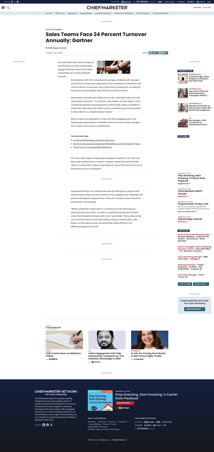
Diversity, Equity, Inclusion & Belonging (103, 429)
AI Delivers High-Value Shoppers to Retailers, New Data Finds (199, 78)
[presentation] (183, 79)
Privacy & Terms (109, 424)
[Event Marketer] (170, 2)
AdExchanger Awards (190, 219)
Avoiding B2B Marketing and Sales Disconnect (93, 140)
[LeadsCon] (190, 1)
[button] (3, 7)
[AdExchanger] (126, 2)
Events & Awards (142, 13)
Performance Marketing (124, 13)
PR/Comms (60, 13)
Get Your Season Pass (186, 211)
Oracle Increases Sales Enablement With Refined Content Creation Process (106, 143)
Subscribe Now (193, 309)
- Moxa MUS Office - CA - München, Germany (194, 248)
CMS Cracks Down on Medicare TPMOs (63, 355)
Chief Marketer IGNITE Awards (190, 192)
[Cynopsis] (181, 1)
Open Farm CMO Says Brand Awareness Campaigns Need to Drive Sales (198, 94)
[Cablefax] (208, 1)
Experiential (72, 13)
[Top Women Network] (144, 2)
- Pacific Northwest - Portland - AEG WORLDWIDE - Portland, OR (191, 266)
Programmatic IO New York (193, 203)
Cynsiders (135, 351)
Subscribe (207, 7)
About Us (112, 422)
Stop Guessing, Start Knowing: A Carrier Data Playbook (191, 178)
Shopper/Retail (86, 13)
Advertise (197, 7)
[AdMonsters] (201, 2)
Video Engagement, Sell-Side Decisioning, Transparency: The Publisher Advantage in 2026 (106, 356)
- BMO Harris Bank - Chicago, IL (193, 257)
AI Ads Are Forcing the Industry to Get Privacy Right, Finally (148, 355)
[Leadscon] (53, 359)
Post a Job (184, 284)
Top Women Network (160, 13)
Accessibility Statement (97, 427)
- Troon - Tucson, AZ (191, 276)
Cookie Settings (94, 424)
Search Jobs (200, 284)
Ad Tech (49, 13)
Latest (48, 351)
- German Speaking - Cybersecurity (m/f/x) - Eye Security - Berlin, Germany (194, 237)
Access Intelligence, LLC (102, 440)
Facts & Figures (53, 29)
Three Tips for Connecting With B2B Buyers (92, 147)
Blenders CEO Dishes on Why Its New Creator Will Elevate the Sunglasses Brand (200, 109)
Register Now (183, 183)
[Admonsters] (96, 362)
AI (189, 118)
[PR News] (160, 2)
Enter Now (182, 196)
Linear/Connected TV (103, 13)
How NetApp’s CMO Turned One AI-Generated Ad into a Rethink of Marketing (198, 123)
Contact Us (122, 422)
